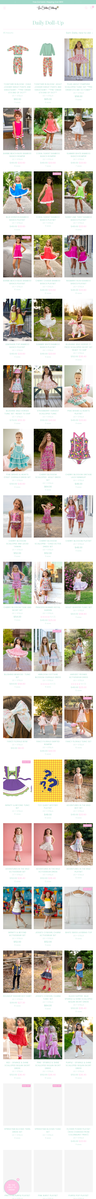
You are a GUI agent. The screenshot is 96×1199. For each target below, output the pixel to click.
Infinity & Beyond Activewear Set (17, 934)
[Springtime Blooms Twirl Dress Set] (17, 1104)
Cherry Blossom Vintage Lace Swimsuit (78, 476)
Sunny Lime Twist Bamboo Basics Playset (78, 218)
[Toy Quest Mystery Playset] (48, 781)
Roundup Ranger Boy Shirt (17, 996)
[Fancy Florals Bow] (17, 717)
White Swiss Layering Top (78, 932)
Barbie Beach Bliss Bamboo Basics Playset (17, 282)
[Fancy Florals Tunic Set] (78, 717)
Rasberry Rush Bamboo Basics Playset (78, 282)
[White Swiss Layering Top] (78, 908)
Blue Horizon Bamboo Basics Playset (17, 218)
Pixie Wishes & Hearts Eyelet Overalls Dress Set (17, 476)
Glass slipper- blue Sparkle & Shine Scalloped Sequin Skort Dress (78, 999)
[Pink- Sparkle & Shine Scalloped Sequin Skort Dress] (48, 1038)
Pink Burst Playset (48, 1195)
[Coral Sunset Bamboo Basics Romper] (48, 129)
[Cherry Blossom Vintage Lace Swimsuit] (78, 450)
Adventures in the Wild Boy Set (78, 806)
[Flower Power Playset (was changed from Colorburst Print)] (78, 1104)
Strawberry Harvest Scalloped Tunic (48, 412)
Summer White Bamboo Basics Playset (48, 345)
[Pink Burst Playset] (48, 1171)
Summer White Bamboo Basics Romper (78, 155)
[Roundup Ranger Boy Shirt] (17, 971)
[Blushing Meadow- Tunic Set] (17, 650)
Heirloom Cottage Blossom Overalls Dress (48, 676)
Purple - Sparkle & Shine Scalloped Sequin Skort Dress (78, 1065)
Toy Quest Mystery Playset (48, 806)
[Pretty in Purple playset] (17, 1171)
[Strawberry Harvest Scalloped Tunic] (48, 386)
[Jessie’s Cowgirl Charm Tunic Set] (48, 971)
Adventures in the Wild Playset (78, 870)
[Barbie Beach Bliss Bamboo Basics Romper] (17, 129)
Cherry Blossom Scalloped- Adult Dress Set (48, 477)
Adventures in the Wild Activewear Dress (48, 870)
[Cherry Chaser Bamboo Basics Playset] (48, 256)
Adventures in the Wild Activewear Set (17, 870)
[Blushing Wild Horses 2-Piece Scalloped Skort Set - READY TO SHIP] (78, 320)
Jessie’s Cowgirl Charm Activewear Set (48, 934)
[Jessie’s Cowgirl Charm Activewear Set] (48, 908)
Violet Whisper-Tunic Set (78, 607)
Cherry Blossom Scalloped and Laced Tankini (17, 544)
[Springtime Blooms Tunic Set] (48, 1104)
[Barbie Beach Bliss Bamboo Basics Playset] (17, 256)
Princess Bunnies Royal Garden (48, 608)
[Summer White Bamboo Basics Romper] (78, 129)
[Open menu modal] (4, 8)
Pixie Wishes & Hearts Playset (79, 412)
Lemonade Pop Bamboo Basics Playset (17, 345)
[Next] (81, 2)
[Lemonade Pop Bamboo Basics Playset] (17, 320)
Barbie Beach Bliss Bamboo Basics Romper (17, 155)
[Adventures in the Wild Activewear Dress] (48, 844)
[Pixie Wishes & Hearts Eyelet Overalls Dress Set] (17, 450)
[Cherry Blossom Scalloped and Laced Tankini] (17, 516)
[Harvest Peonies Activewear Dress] (78, 650)
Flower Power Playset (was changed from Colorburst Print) (78, 1132)
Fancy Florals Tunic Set (78, 741)
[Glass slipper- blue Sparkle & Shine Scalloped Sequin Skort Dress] (78, 971)
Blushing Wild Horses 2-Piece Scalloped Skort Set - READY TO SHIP (78, 347)
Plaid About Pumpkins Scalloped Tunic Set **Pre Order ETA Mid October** (78, 87)
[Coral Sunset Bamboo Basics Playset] (48, 192)
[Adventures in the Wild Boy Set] (78, 781)
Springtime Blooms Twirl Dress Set (17, 1130)
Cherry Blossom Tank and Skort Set (17, 608)
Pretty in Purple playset (17, 1195)
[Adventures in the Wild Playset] (78, 844)
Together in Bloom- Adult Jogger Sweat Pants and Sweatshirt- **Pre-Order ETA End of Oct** (48, 88)
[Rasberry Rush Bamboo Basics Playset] (78, 256)
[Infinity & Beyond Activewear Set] (17, 908)
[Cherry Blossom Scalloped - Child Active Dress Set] (48, 516)
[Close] (18, 1179)
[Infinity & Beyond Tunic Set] (17, 781)
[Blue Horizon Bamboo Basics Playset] (17, 192)
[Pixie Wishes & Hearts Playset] (78, 386)
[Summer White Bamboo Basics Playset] (48, 320)
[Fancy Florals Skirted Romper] (48, 717)
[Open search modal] (86, 8)
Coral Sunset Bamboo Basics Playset (48, 218)
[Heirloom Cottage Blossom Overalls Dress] (48, 650)
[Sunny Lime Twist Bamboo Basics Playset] (78, 192)
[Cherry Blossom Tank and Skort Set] (17, 583)
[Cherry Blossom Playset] (78, 516)
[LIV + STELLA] (48, 8)
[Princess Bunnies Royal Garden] (48, 583)
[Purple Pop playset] (78, 1171)
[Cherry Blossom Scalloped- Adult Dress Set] (48, 450)
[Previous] (15, 2)
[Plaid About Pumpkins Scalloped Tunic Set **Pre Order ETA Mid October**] (78, 59)
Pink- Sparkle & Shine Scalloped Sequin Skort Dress (48, 1065)
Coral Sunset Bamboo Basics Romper (48, 155)
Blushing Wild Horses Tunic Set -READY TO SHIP (17, 412)
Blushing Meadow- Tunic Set (17, 676)
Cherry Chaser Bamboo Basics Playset (48, 282)
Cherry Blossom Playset (79, 541)
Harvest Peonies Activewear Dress (78, 676)
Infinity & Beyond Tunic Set (17, 806)
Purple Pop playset (78, 1195)
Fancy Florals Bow (17, 741)
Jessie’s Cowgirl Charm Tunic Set (48, 997)
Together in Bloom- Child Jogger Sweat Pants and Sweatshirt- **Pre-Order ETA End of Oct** (17, 88)
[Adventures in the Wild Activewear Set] (17, 844)
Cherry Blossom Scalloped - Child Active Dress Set (48, 544)
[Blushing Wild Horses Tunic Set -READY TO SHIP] (17, 386)
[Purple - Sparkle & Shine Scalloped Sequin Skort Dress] (78, 1038)
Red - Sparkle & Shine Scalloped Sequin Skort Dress (17, 1065)
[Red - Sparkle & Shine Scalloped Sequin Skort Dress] (17, 1038)
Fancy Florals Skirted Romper (48, 743)
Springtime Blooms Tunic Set (48, 1130)
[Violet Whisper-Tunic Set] (78, 583)
